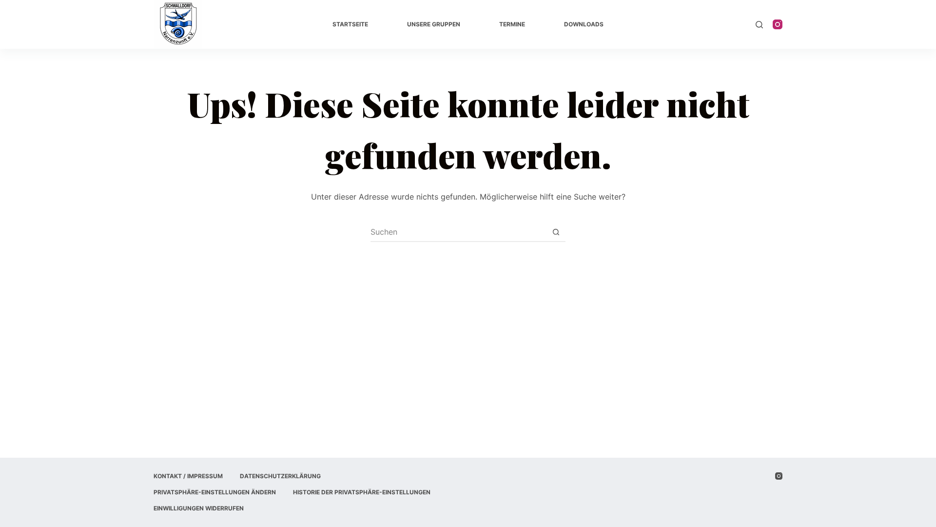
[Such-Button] (556, 232)
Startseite (350, 24)
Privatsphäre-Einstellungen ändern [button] (215, 492)
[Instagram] (777, 24)
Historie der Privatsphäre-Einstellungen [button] (361, 492)
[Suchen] (759, 24)
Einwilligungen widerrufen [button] (199, 508)
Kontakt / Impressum (188, 476)
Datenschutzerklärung (280, 476)
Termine (512, 24)
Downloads (584, 24)
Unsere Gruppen (433, 24)
